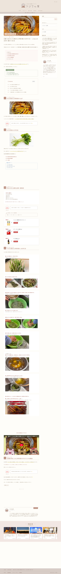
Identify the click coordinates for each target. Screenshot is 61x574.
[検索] (55, 19)
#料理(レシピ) (6, 485)
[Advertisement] (21, 178)
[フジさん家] (30, 4)
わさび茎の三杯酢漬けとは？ (15, 84)
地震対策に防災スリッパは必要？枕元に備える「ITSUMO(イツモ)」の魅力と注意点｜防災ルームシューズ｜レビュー (49, 55)
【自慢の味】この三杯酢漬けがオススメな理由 (18, 92)
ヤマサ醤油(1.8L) (16, 238)
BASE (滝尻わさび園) (9, 167)
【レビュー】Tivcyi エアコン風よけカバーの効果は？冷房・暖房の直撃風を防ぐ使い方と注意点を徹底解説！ (49, 43)
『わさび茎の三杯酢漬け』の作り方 (16, 90)
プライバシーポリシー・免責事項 (17, 572)
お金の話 (34, 10)
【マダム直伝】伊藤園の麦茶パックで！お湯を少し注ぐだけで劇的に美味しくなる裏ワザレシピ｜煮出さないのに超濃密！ (49, 39)
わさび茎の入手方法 (13, 86)
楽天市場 (15, 222)
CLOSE (34, 81)
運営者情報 (9, 572)
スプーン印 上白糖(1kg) (17, 229)
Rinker (18, 230)
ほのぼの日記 (40, 10)
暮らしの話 (30, 10)
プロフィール (25, 10)
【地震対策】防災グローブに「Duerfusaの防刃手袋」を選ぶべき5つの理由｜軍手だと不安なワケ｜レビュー (49, 51)
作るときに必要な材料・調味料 (15, 88)
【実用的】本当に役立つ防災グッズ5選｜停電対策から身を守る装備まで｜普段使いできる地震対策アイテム (49, 47)
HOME (20, 10)
